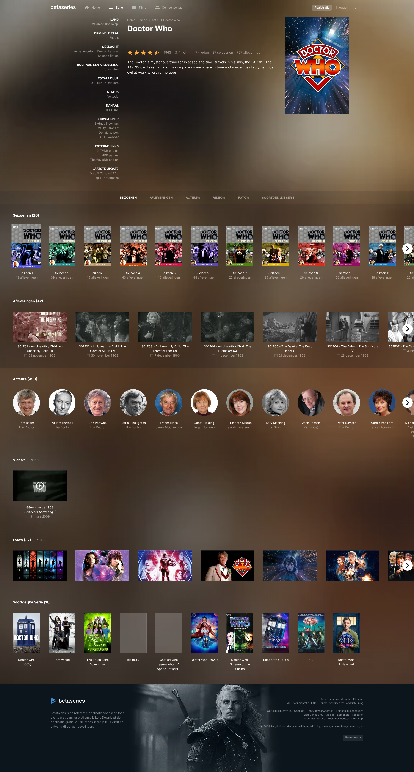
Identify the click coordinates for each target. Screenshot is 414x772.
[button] (26, 414)
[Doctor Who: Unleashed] (346, 633)
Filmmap (358, 699)
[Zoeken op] (354, 7)
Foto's (243, 197)
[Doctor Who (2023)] (204, 633)
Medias (330, 714)
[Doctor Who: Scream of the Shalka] (239, 633)
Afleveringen (161, 197)
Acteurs (193, 197)
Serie (143, 20)
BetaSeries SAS (313, 714)
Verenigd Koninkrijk (105, 24)
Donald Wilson (109, 132)
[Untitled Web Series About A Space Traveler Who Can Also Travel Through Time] (168, 633)
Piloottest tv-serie (314, 718)
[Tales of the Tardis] (275, 633)
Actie (155, 20)
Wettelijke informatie (279, 710)
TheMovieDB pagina (104, 159)
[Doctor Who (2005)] (26, 633)
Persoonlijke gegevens (349, 710)
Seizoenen (128, 197)
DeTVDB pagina (107, 150)
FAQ (313, 703)
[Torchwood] (62, 633)
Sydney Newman (106, 123)
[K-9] (311, 633)
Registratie (321, 7)
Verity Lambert (108, 128)
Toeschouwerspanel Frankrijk (345, 718)
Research (357, 714)
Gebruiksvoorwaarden (320, 710)
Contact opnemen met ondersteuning (341, 703)
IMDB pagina (109, 155)
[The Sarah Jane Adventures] (97, 633)
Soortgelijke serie (278, 197)
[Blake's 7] (133, 633)
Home (131, 20)
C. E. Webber (109, 137)
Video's (219, 197)
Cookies (299, 710)
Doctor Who (171, 20)
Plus (33, 460)
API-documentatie (298, 703)
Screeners (343, 714)
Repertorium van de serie (336, 699)
